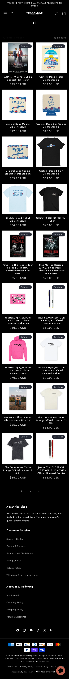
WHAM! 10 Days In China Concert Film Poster (18, 78)
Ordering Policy (14, 602)
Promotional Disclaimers (19, 553)
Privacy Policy (26, 667)
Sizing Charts (13, 560)
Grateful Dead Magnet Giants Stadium (17, 125)
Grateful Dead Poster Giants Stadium (51, 78)
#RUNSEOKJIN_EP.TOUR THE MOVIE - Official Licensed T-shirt (51, 370)
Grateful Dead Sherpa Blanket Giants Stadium (18, 172)
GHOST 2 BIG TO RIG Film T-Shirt (51, 219)
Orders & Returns (16, 546)
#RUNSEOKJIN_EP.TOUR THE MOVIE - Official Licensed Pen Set (51, 320)
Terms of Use (11, 667)
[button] (5, 13)
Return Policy (13, 567)
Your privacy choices (50, 672)
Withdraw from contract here (22, 575)
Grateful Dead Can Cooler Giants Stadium (51, 125)
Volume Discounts (16, 616)
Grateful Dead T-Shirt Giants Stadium (51, 172)
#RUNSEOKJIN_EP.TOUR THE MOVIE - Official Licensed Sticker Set (17, 320)
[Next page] (47, 491)
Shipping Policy (14, 609)
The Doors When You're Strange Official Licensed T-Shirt (51, 420)
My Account (12, 595)
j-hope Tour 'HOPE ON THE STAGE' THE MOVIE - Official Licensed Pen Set (51, 470)
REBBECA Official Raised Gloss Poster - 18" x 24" (17, 419)
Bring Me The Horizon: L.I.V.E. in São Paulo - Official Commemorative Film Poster (51, 269)
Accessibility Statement (22, 672)
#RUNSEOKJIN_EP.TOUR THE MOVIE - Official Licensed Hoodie (17, 370)
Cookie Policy (42, 667)
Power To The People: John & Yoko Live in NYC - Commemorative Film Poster (18, 269)
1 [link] (21, 491)
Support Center (14, 539)
